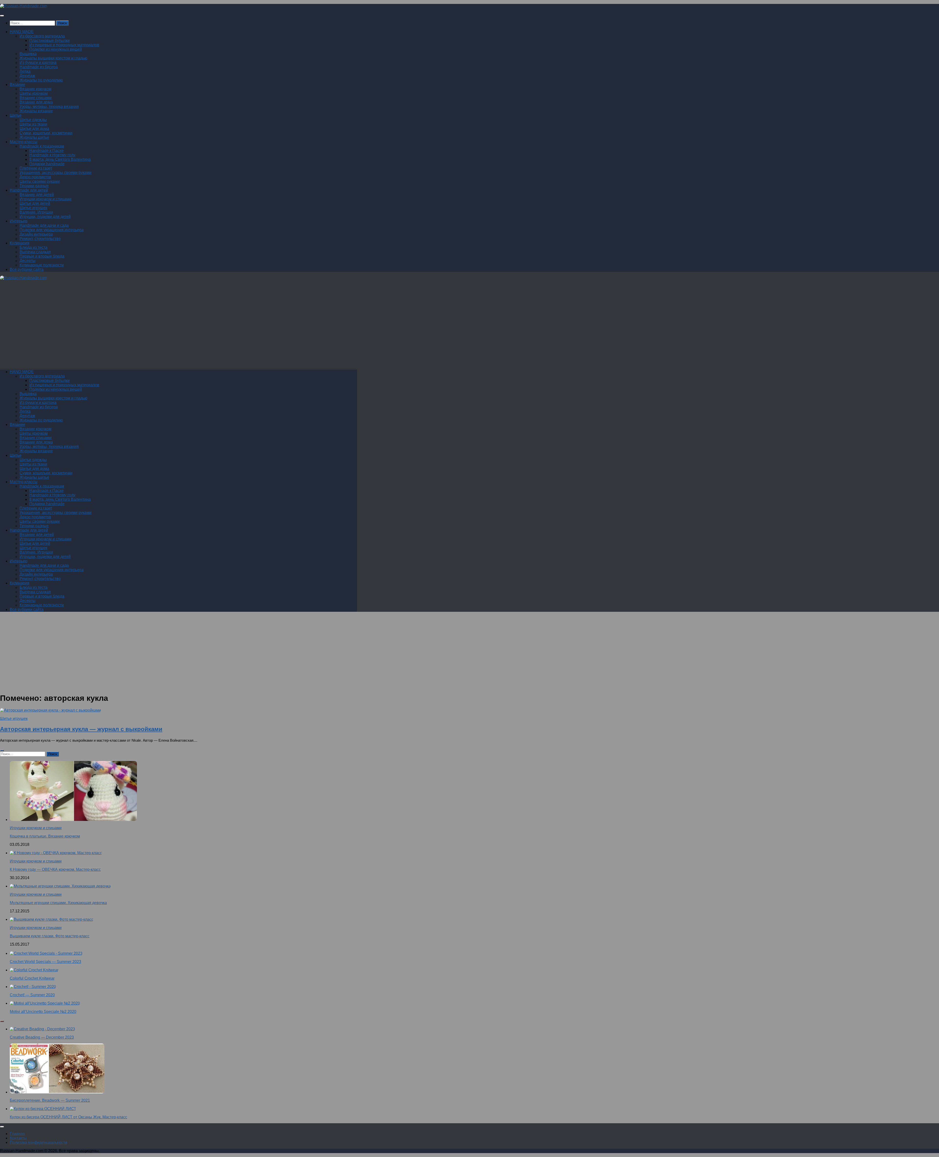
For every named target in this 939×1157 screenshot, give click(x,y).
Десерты (27, 261)
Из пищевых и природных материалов (64, 45)
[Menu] (2, 15)
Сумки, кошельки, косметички (46, 133)
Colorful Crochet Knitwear (32, 978)
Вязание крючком (35, 89)
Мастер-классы (23, 142)
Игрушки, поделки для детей (45, 217)
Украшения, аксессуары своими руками (55, 172)
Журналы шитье (34, 137)
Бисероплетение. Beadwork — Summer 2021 (50, 1100)
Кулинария (19, 243)
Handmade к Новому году (52, 155)
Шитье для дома (34, 128)
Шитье (16, 115)
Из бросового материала (42, 36)
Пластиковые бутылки (49, 40)
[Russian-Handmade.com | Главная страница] (23, 6)
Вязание (17, 84)
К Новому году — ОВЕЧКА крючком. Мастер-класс (55, 869)
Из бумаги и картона (38, 62)
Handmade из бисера (39, 67)
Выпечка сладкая (35, 252)
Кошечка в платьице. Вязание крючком (45, 836)
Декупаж (27, 76)
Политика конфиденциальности (38, 1142)
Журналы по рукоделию (41, 80)
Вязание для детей (37, 195)
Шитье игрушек (33, 208)
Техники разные (34, 186)
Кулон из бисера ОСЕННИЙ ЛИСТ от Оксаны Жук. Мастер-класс (68, 1117)
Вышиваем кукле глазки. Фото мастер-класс (49, 936)
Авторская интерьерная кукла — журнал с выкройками (81, 729)
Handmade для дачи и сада (44, 225)
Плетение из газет (36, 168)
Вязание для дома (36, 102)
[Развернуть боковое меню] (2, 750)
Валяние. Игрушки (36, 212)
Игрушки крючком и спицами (45, 199)
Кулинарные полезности (42, 265)
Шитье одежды (33, 120)
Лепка (25, 71)
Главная (17, 1134)
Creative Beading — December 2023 (42, 1037)
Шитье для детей (35, 203)
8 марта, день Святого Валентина (60, 159)
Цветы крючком (34, 93)
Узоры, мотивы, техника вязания (49, 106)
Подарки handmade (47, 164)
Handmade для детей (29, 190)
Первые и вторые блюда (42, 256)
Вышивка (28, 54)
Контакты (18, 1138)
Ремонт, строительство (40, 239)
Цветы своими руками (40, 181)
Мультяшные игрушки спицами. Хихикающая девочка (58, 903)
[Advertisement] (146, 327)
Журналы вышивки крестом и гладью (53, 58)
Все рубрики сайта (27, 269)
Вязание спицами (36, 98)
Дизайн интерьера (36, 234)
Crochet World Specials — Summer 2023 (45, 962)
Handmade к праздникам (42, 146)
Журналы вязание (36, 111)
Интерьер (18, 221)
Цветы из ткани (33, 124)
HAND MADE (22, 32)
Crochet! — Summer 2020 (32, 995)
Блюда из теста (33, 247)
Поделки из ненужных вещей (55, 49)
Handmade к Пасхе (46, 150)
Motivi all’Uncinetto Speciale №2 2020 (43, 1012)
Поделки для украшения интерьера (52, 230)
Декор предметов (35, 177)
